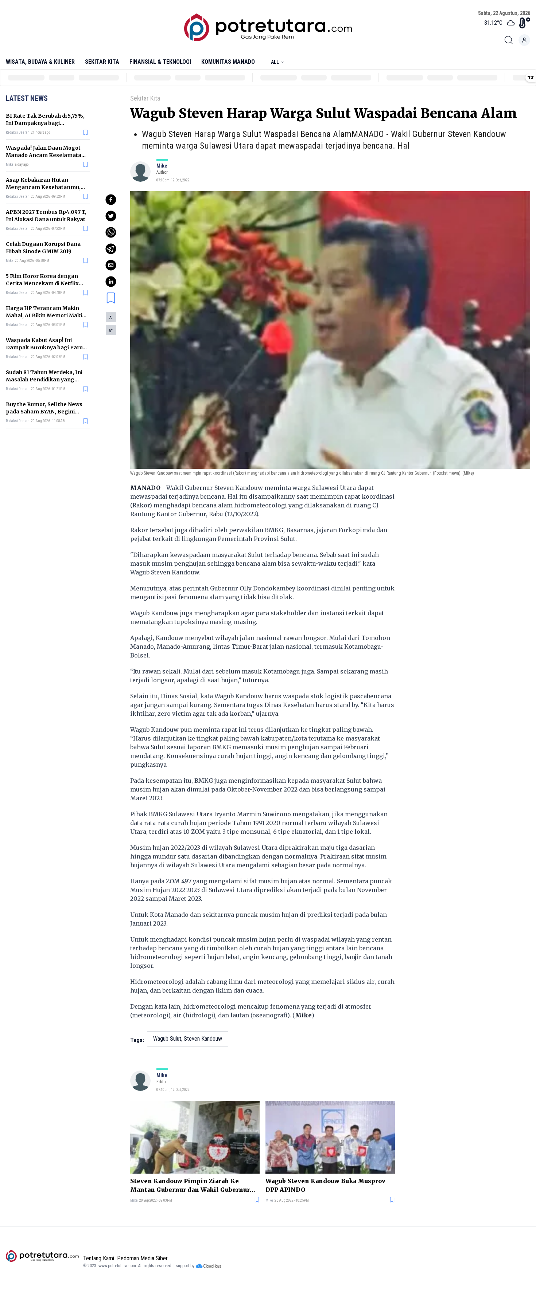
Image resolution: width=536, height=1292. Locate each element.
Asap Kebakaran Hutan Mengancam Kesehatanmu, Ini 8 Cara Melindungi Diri (43, 187)
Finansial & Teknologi (160, 61)
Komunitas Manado (228, 61)
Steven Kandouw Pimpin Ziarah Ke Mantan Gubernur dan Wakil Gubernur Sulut (190, 1185)
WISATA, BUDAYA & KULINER (40, 61)
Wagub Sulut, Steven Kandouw (187, 1038)
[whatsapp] (110, 232)
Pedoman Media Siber (142, 1258)
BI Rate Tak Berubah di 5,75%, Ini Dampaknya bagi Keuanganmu (45, 123)
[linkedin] (110, 281)
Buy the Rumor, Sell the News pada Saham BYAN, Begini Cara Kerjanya (44, 411)
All (275, 62)
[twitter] (110, 216)
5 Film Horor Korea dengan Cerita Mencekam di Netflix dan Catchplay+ (42, 283)
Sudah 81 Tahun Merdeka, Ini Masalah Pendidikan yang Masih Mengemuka (44, 379)
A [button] (110, 318)
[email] (110, 265)
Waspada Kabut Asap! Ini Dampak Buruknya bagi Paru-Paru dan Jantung (45, 347)
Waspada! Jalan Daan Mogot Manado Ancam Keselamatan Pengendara (45, 155)
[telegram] (110, 248)
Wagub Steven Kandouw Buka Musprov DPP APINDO (325, 1185)
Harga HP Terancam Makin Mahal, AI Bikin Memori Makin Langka (46, 315)
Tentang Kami (98, 1258)
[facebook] (110, 199)
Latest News (27, 98)
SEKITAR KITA (102, 61)
